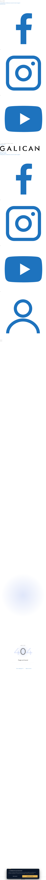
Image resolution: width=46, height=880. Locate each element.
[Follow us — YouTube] (23, 141)
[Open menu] (1, 340)
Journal (12, 2)
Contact (15, 2)
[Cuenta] (23, 338)
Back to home (28, 668)
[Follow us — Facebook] (23, 49)
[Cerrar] (4, 1)
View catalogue (19, 668)
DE (4, 4)
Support (18, 2)
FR (3, 4)
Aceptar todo (30, 876)
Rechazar (15, 876)
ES (0, 4)
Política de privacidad (30, 873)
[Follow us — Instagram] (23, 95)
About (4, 2)
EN (2, 4)
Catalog (1, 2)
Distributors (8, 2)
